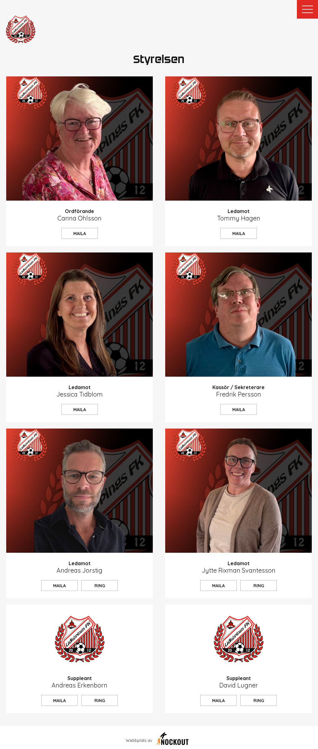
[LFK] (20, 29)
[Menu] (307, 9)
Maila (79, 233)
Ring (99, 585)
